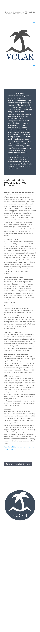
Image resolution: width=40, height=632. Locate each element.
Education (7, 578)
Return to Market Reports (18, 464)
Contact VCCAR (9, 614)
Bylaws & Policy (9, 611)
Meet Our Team (9, 620)
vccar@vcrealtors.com (11, 547)
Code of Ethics (8, 581)
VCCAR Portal (8, 558)
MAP (17, 539)
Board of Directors (10, 608)
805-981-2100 (10, 545)
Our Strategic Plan (9, 617)
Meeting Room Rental (11, 623)
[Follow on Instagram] (20, 525)
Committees (8, 564)
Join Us (6, 561)
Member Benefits (9, 597)
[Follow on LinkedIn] (23, 525)
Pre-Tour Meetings (10, 567)
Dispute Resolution (10, 595)
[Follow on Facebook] (16, 525)
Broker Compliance (10, 592)
